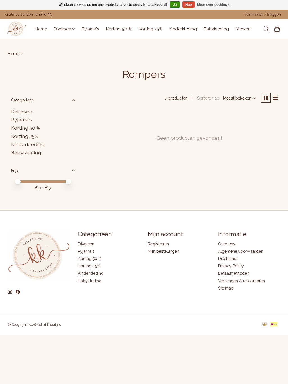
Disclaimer (228, 258)
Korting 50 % (119, 28)
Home (41, 28)
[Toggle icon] (266, 29)
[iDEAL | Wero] (273, 324)
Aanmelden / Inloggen (263, 15)
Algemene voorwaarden (240, 251)
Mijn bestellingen (163, 251)
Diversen (21, 111)
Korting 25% (151, 28)
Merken (243, 28)
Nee (188, 5)
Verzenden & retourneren (241, 280)
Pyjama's (90, 28)
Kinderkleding (183, 28)
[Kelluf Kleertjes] (16, 29)
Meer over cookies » (213, 5)
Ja (175, 5)
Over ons (226, 243)
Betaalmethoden (233, 273)
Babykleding (216, 28)
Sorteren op (208, 98)
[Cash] (264, 324)
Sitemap (225, 288)
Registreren (158, 243)
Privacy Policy (231, 265)
